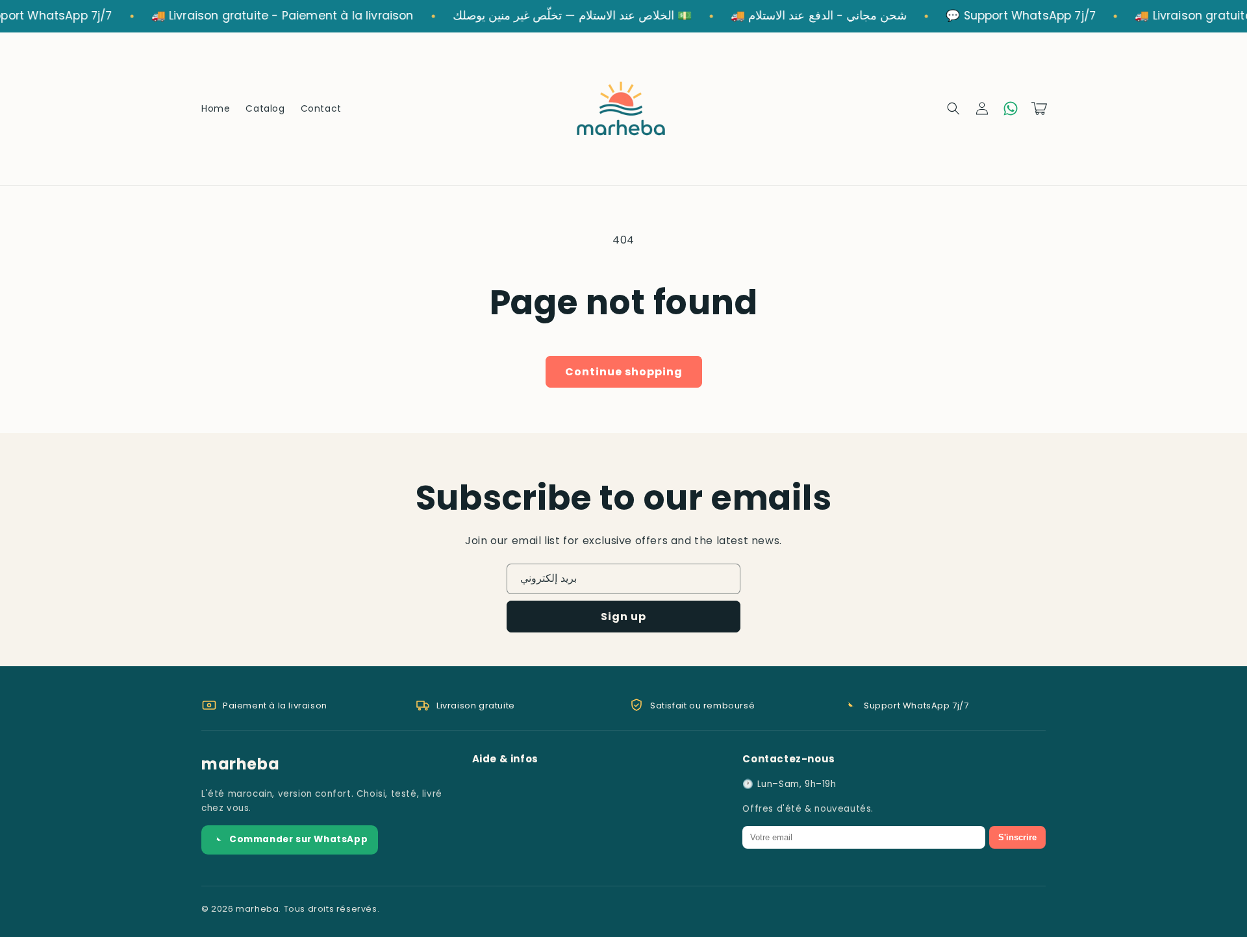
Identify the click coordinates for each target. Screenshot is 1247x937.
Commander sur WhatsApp (298, 839)
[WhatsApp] (1010, 108)
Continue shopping (624, 371)
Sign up (623, 616)
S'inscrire (1017, 837)
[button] (953, 108)
